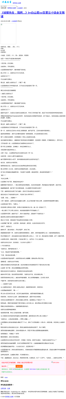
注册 (8, 388)
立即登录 (3, 388)
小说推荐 (20, 8)
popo (6, 377)
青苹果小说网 (17, 3)
